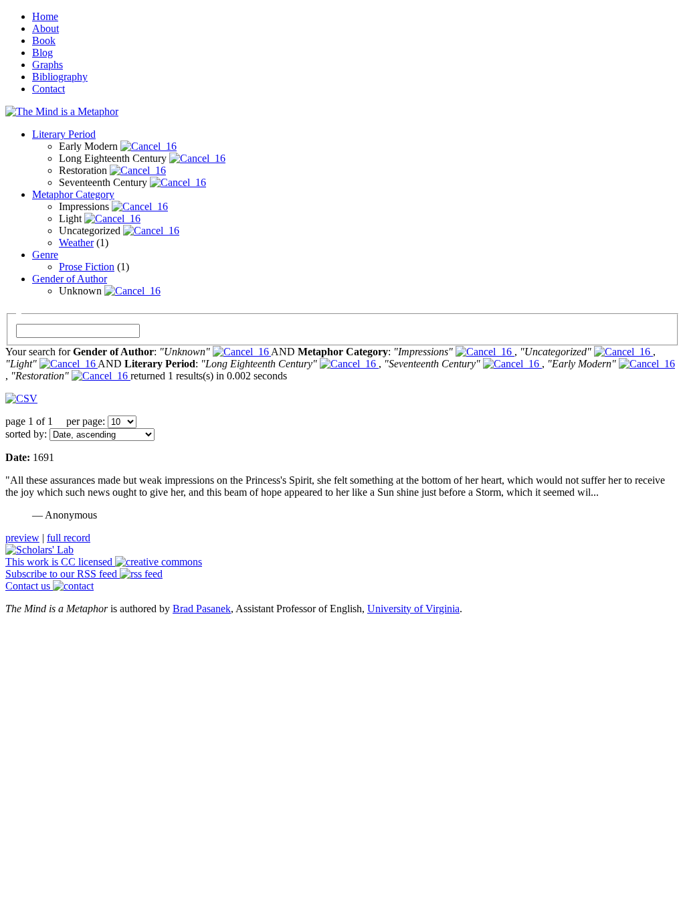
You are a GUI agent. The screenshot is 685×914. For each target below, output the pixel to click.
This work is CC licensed (60, 561)
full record (68, 537)
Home (45, 16)
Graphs (47, 64)
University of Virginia (413, 608)
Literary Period (64, 134)
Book (44, 40)
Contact (48, 88)
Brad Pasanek (202, 608)
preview (22, 537)
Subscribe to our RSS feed (62, 573)
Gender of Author (69, 278)
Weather (76, 242)
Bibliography (60, 76)
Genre (45, 254)
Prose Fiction (86, 266)
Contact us (29, 585)
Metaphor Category (73, 194)
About (45, 28)
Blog (42, 52)
